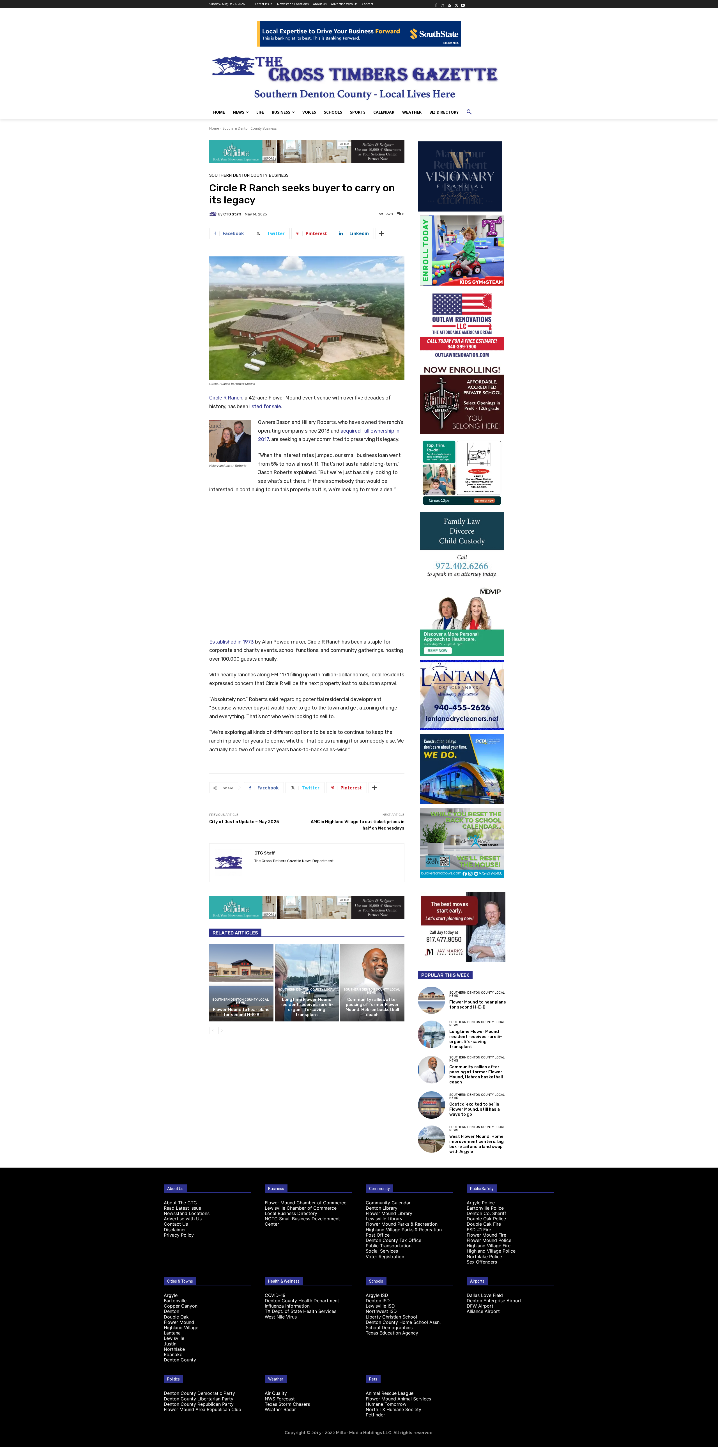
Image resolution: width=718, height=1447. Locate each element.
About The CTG (180, 1202)
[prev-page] (212, 1030)
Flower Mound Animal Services (398, 1399)
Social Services (382, 1251)
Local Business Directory (291, 1213)
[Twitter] (456, 4)
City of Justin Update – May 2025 (244, 821)
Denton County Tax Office (393, 1240)
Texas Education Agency (392, 1333)
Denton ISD (378, 1300)
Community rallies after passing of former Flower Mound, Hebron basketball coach (372, 1007)
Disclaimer (175, 1229)
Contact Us (176, 1224)
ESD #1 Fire (479, 1229)
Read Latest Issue (182, 1208)
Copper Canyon (180, 1306)
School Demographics (389, 1327)
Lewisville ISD (380, 1306)
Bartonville (175, 1300)
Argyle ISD (377, 1295)
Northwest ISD (381, 1311)
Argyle (171, 1295)
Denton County (180, 1360)
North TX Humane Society (393, 1409)
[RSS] (449, 4)
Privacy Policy (179, 1235)
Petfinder (375, 1415)
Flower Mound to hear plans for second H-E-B (241, 1012)
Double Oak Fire (484, 1224)
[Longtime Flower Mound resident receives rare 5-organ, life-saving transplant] (307, 982)
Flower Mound (179, 1322)
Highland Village (181, 1327)
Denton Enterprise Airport (494, 1300)
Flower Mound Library (389, 1213)
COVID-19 (275, 1295)
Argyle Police (481, 1202)
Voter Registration (385, 1256)
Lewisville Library (384, 1218)
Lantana (172, 1333)
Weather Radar (280, 1409)
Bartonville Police (485, 1208)
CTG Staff (232, 214)
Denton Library (381, 1208)
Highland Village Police (491, 1251)
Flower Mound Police (489, 1240)
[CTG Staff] (213, 214)
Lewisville (174, 1338)
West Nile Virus (281, 1317)
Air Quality (276, 1393)
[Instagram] (443, 4)
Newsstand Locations (187, 1213)
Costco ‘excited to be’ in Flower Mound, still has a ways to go (474, 1109)
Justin (170, 1344)
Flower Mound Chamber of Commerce (305, 1202)
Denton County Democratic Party (199, 1393)
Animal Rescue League (389, 1393)
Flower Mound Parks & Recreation (402, 1224)
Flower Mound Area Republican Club (202, 1409)
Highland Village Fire (488, 1245)
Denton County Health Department (302, 1300)
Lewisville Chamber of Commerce (301, 1208)
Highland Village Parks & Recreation (404, 1229)
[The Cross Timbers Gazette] (359, 76)
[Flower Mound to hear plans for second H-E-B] (241, 982)
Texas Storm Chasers (287, 1404)
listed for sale (265, 406)
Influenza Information (287, 1306)
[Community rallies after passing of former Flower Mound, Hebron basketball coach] (372, 982)
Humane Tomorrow (386, 1404)
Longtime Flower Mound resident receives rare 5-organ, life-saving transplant (306, 1007)
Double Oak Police (486, 1218)
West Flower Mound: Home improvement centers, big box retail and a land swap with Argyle (476, 1144)
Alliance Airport (483, 1311)
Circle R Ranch (225, 398)
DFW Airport (480, 1306)
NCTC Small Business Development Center (302, 1221)
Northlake (174, 1349)
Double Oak (176, 1317)
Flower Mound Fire (486, 1235)
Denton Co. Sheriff (486, 1213)
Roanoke (173, 1354)
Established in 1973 (231, 642)
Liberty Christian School (391, 1317)
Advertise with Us (183, 1218)
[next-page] (221, 1030)
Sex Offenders (482, 1262)
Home (214, 128)
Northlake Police (484, 1256)
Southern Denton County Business (250, 128)
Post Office (378, 1235)
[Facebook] (436, 4)
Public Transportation (388, 1245)
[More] (381, 233)
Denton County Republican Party (199, 1404)
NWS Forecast (280, 1399)
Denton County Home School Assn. (403, 1322)
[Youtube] (463, 4)
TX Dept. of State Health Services (300, 1311)
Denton (171, 1311)
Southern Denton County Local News (240, 1001)
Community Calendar (388, 1202)
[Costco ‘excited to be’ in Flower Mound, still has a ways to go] (431, 1104)
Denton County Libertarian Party (198, 1399)
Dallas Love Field (485, 1295)
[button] (469, 112)
